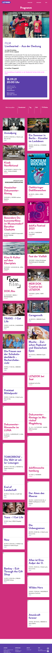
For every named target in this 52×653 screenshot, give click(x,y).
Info (46, 2)
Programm (39, 2)
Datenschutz (17, 649)
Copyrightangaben (17, 651)
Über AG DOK (40, 649)
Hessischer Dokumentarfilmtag (42, 650)
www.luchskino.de (10, 90)
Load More (26, 631)
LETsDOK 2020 (29, 649)
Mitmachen (30, 2)
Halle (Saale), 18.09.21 (12, 94)
